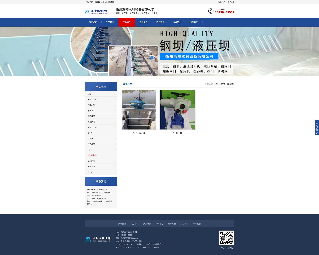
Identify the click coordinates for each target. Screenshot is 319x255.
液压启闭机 (92, 99)
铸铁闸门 (91, 144)
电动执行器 (92, 155)
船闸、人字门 (93, 127)
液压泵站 (91, 166)
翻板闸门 (91, 116)
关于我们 (110, 22)
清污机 (90, 133)
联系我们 (221, 2)
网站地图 (231, 2)
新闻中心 (144, 22)
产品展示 (127, 22)
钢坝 (89, 93)
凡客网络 (155, 247)
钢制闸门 (91, 105)
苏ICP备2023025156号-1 (133, 247)
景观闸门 (91, 121)
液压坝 (90, 110)
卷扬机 (90, 172)
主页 (216, 84)
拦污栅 (90, 138)
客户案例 (160, 22)
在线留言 (177, 22)
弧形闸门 (91, 161)
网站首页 (93, 22)
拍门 (89, 149)
